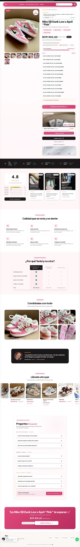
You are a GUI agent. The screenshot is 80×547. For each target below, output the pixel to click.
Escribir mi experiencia (15, 199)
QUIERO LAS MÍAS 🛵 (45, 523)
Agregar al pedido (59, 133)
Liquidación (21, 4)
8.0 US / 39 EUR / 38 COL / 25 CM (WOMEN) (53, 81)
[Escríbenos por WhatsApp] (77, 539)
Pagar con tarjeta (58, 141)
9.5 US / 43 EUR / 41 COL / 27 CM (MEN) (52, 96)
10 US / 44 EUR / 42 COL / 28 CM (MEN (52, 56)
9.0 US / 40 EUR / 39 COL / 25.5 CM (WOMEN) (53, 92)
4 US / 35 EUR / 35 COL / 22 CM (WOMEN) (52, 63)
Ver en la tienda (65, 537)
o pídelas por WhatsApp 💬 (59, 144)
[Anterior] (50, 203)
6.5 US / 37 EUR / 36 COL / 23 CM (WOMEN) (53, 70)
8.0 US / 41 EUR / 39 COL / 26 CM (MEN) (52, 85)
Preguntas (57, 537)
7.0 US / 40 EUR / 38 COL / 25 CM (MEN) (52, 77)
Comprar (50, 537)
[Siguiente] (54, 203)
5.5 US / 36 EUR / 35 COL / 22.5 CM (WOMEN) (53, 66)
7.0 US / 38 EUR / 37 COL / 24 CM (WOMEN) (53, 74)
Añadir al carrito (58, 138)
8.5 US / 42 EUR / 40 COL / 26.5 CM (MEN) (52, 88)
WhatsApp (72, 537)
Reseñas (42, 4)
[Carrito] (74, 4)
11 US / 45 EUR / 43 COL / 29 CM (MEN (51, 59)
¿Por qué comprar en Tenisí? (32, 4)
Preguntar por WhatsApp (54, 493)
